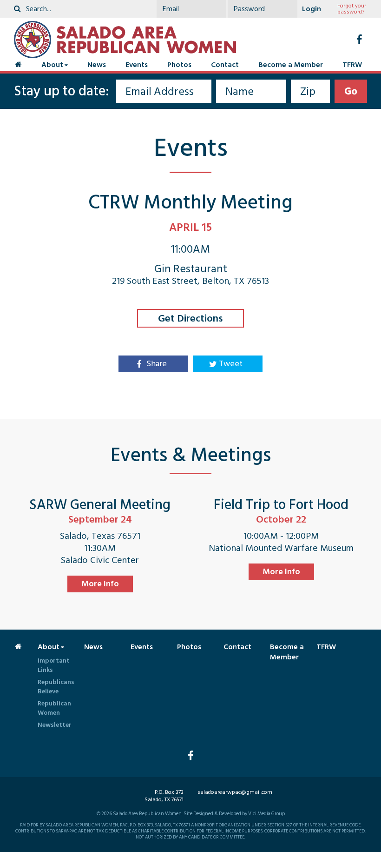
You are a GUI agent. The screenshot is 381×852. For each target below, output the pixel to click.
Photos (179, 65)
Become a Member (290, 65)
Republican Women (54, 708)
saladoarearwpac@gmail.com (234, 792)
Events (136, 65)
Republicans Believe (56, 687)
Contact (225, 65)
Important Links (54, 665)
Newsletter (55, 724)
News (96, 65)
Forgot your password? (351, 8)
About (52, 65)
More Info (100, 583)
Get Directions (190, 318)
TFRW (352, 65)
